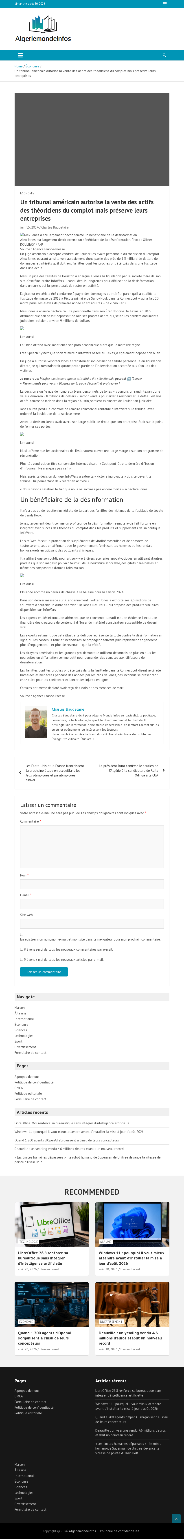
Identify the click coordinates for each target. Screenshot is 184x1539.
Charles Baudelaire (55, 227)
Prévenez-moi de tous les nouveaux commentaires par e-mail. (68, 949)
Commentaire (30, 821)
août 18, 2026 (108, 1349)
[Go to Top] (176, 1518)
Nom (24, 875)
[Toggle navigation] (20, 55)
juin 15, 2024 (29, 227)
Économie (27, 193)
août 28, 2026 (27, 1269)
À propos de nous (27, 1076)
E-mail (25, 895)
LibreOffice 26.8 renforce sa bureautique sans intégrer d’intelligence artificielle (72, 1123)
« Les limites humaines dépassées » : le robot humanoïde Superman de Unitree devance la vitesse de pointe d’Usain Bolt (128, 1448)
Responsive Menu (164, 4)
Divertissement (25, 1047)
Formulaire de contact (30, 1052)
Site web (26, 915)
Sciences (21, 1030)
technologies (24, 1036)
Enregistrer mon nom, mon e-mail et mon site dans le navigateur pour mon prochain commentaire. (90, 939)
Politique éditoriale (28, 1093)
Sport (18, 1041)
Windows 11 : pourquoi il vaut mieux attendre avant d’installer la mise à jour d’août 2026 (79, 1132)
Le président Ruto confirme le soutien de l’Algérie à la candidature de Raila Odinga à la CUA (128, 770)
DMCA (19, 1088)
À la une (20, 1013)
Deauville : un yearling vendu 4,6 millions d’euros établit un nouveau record (69, 1149)
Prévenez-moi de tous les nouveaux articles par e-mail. (64, 959)
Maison (20, 1007)
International (24, 1019)
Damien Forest (49, 1269)
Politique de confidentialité (34, 1082)
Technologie (28, 1242)
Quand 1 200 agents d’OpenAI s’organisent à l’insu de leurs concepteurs (67, 1140)
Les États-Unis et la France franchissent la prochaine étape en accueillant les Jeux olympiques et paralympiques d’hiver (55, 773)
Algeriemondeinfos (82, 1531)
